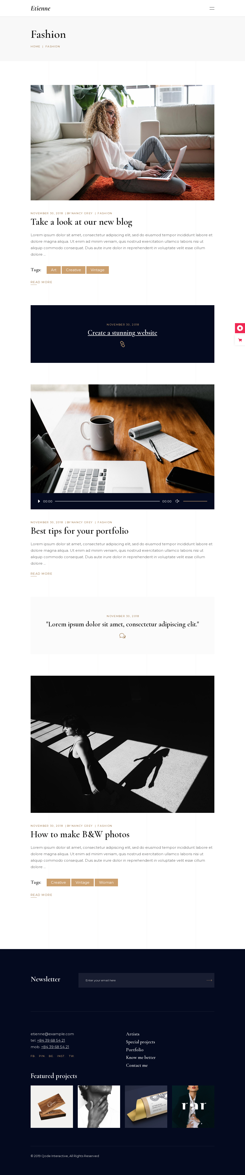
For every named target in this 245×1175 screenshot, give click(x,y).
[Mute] (178, 501)
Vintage (98, 270)
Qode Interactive (54, 1156)
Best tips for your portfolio (79, 530)
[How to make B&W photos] (122, 744)
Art (53, 270)
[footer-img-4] (99, 1106)
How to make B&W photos (80, 834)
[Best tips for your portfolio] (122, 447)
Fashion (105, 213)
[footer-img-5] (52, 1106)
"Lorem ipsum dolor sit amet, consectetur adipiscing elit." (122, 624)
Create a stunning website (122, 332)
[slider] (195, 501)
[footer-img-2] (146, 1106)
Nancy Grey (82, 213)
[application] (122, 501)
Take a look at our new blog (81, 221)
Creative (73, 270)
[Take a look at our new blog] (122, 142)
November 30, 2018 (47, 213)
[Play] (35, 501)
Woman (106, 882)
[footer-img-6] (193, 1106)
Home (35, 46)
